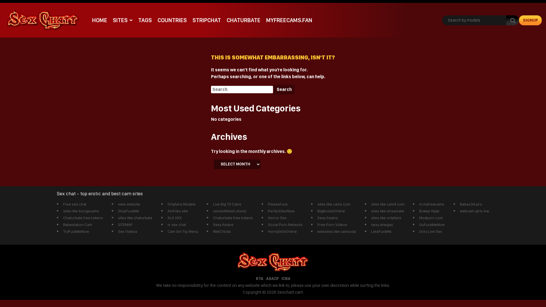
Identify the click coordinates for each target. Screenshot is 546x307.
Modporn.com (431, 217)
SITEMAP (125, 224)
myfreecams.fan (289, 20)
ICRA (286, 278)
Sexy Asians (223, 224)
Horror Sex (277, 217)
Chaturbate (243, 20)
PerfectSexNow (281, 211)
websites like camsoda (336, 231)
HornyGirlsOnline (282, 231)
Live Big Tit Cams (227, 204)
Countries (172, 20)
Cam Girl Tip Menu (182, 231)
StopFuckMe (128, 211)
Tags (145, 20)
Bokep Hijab (429, 211)
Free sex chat (74, 204)
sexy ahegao (382, 224)
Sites (120, 20)
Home (99, 20)
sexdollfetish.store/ (230, 211)
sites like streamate (387, 211)
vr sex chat (176, 224)
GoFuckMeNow (432, 224)
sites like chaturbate (135, 217)
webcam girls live (474, 211)
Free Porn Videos (332, 224)
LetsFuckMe (381, 231)
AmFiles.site (177, 211)
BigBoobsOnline (331, 211)
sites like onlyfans (386, 217)
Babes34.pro (471, 204)
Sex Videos (127, 231)
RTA (259, 278)
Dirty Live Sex (430, 231)
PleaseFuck (278, 204)
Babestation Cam (77, 224)
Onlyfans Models (181, 204)
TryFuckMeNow (76, 231)
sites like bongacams (81, 211)
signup (530, 20)
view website (129, 204)
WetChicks (222, 231)
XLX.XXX (174, 217)
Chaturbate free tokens (83, 217)
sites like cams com (333, 204)
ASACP (272, 278)
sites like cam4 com (387, 204)
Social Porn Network (285, 224)
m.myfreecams (431, 204)
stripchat (207, 20)
